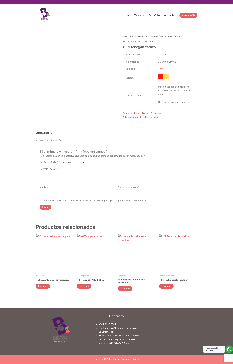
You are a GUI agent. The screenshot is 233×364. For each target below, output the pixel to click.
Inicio (127, 15)
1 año (161, 68)
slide (146, 117)
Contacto (169, 15)
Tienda (138, 15)
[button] (143, 15)
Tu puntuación (50, 161)
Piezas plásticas (137, 36)
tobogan (154, 117)
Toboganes (153, 36)
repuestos (138, 117)
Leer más (42, 286)
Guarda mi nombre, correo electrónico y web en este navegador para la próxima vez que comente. (94, 200)
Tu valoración (49, 169)
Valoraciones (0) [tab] (44, 132)
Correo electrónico (128, 187)
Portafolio (154, 15)
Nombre (44, 187)
